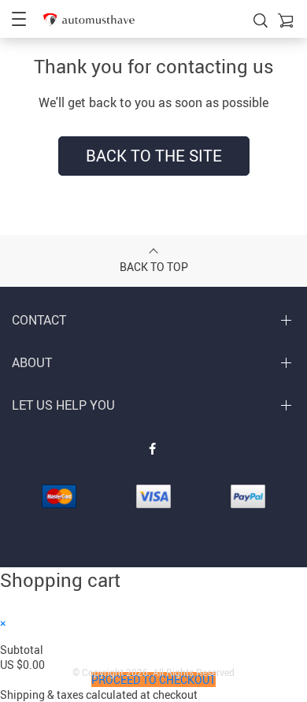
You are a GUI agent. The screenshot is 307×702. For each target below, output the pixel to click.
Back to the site (154, 155)
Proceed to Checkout (153, 679)
